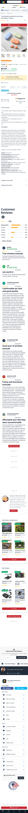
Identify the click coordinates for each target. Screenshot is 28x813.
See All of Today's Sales (14, 616)
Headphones (9, 13)
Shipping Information (6, 185)
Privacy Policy (9, 761)
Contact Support (12, 673)
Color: (4, 82)
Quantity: (3, 87)
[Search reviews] (3, 216)
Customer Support (11, 726)
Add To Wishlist (5, 90)
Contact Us (14, 510)
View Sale (14, 559)
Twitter (22, 688)
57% (26, 227)
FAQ (20, 673)
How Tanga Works (11, 707)
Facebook (8, 688)
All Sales (3, 13)
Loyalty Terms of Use (11, 769)
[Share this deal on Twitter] (5, 101)
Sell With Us (9, 750)
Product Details (5, 107)
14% (26, 237)
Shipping (8, 730)
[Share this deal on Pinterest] (8, 101)
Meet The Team (10, 703)
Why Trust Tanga (10, 699)
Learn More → (10, 681)
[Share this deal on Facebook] (2, 101)
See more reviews (14, 446)
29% (26, 232)
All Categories (6, 10)
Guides (8, 719)
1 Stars (3, 237)
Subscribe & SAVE (21, 657)
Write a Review (6, 241)
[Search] (22, 2)
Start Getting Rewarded (13, 680)
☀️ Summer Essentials (15, 10)
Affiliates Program (11, 754)
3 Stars (3, 232)
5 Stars (3, 227)
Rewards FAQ (9, 742)
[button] (6, 66)
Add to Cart (15, 807)
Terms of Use (9, 765)
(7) (7, 20)
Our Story (8, 695)
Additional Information (7, 180)
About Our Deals (10, 711)
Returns (8, 734)
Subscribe (21, 777)
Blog (7, 715)
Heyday (5, 62)
